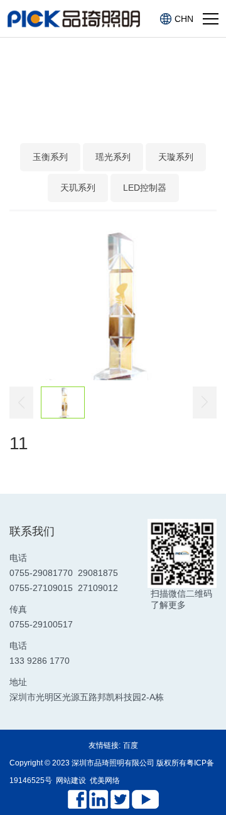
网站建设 (71, 780)
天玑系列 (77, 188)
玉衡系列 (50, 157)
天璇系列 (175, 157)
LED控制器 (144, 188)
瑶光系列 (113, 157)
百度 (130, 745)
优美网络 (105, 780)
